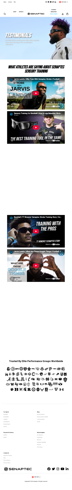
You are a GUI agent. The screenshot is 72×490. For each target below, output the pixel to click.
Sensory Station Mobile (42, 416)
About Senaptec (41, 432)
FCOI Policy (39, 447)
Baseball (6, 414)
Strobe (38, 421)
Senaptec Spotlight (41, 442)
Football (5, 419)
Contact (10, 2)
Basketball (6, 416)
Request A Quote (8, 455)
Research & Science (9, 432)
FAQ (15, 2)
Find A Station (7, 460)
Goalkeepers (6, 421)
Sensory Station (41, 414)
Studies (5, 435)
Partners (39, 444)
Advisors (39, 439)
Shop (14, 11)
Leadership (39, 437)
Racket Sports (7, 424)
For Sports (6, 412)
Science (53, 9)
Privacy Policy (7, 462)
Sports (21, 11)
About (5, 2)
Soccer (5, 426)
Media (5, 437)
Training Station (41, 419)
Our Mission (40, 435)
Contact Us (6, 453)
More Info (54, 11)
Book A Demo (53, 14)
